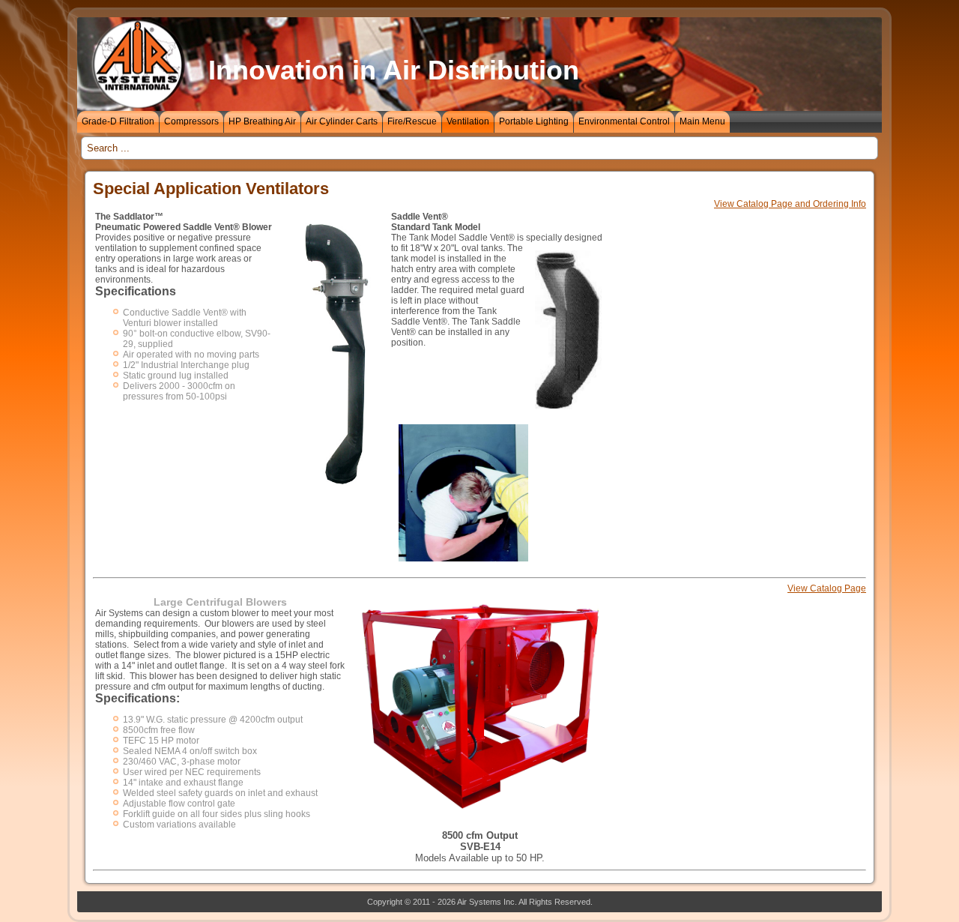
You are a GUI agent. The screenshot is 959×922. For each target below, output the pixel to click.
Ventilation (468, 121)
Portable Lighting (534, 121)
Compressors (191, 121)
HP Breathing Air (262, 121)
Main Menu (702, 121)
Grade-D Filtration (118, 121)
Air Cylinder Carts (342, 121)
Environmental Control (624, 121)
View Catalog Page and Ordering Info (790, 204)
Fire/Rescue (412, 121)
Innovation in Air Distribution (393, 70)
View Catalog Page (826, 588)
